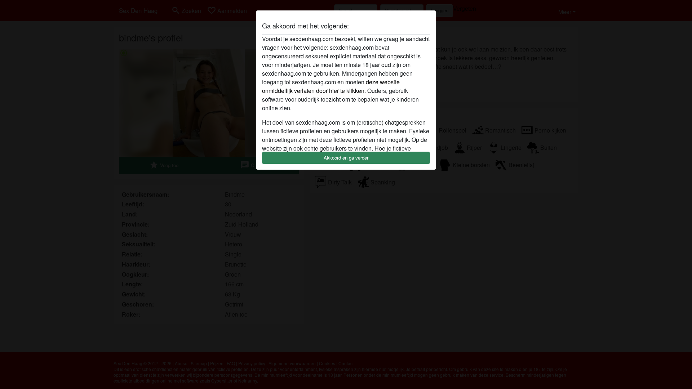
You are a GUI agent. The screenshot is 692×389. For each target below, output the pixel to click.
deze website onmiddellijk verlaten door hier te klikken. (331, 86)
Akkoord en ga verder (346, 157)
